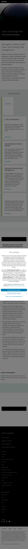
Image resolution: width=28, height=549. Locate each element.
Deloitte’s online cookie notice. (17, 285)
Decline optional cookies (14, 293)
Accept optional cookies (14, 290)
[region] (14, 274)
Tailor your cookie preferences (14, 296)
